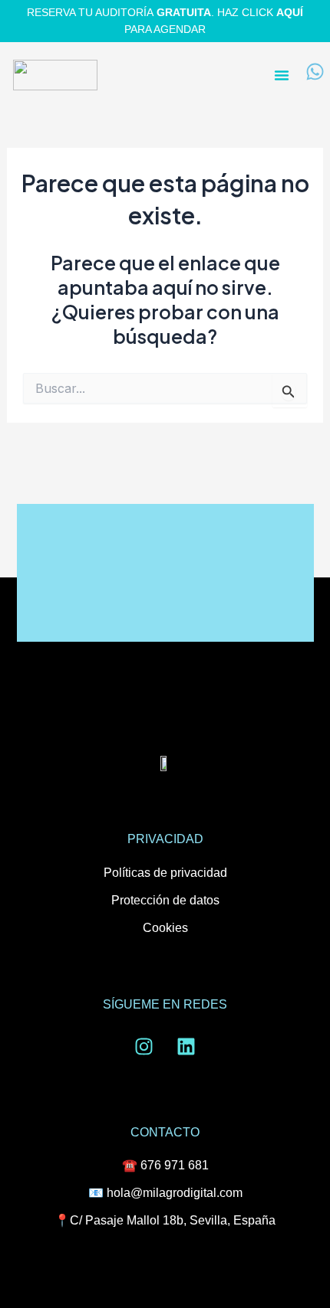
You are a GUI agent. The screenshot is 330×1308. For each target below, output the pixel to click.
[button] (281, 75)
